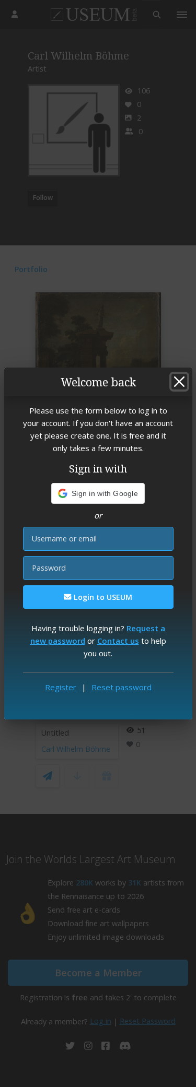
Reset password (121, 687)
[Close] (179, 381)
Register (60, 687)
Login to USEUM (102, 597)
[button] (98, 493)
